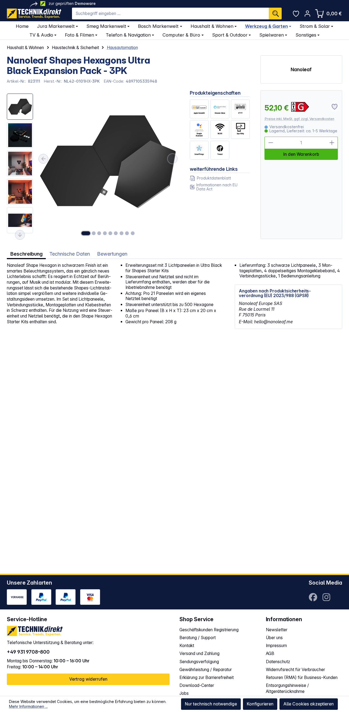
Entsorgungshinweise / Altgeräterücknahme (287, 688)
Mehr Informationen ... (28, 706)
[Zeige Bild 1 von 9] (85, 233)
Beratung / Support (197, 637)
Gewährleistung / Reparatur (205, 669)
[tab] (26, 253)
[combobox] (170, 14)
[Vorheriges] (43, 158)
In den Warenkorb (301, 154)
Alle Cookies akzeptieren (308, 704)
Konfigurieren (260, 704)
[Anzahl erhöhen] (332, 143)
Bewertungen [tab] (112, 254)
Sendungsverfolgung (199, 661)
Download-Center (196, 685)
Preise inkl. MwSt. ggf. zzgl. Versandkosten (299, 119)
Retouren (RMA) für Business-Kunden (302, 677)
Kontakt (186, 645)
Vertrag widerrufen (88, 679)
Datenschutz (278, 661)
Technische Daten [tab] (69, 254)
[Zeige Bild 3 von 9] (99, 233)
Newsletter (276, 629)
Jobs (184, 693)
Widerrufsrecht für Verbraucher (295, 669)
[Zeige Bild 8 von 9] (127, 233)
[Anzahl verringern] (270, 143)
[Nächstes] (172, 158)
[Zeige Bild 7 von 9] (121, 233)
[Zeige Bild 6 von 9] (116, 233)
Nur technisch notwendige (211, 704)
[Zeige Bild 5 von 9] (110, 233)
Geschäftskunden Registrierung (209, 629)
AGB (270, 653)
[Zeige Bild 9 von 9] (132, 233)
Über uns (274, 637)
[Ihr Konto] (307, 13)
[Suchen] (275, 14)
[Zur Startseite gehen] (34, 13)
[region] (93, 164)
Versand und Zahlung (199, 653)
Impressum (276, 645)
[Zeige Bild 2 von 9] (94, 233)
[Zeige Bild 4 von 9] (105, 233)
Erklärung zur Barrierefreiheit (206, 677)
